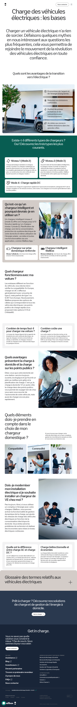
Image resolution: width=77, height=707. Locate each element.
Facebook (23, 697)
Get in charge (37, 614)
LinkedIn (17, 697)
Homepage (7, 690)
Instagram (12, 697)
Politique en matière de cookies (46, 698)
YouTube (7, 697)
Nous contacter (62, 4)
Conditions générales (44, 695)
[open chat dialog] (4, 703)
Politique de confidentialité (45, 697)
